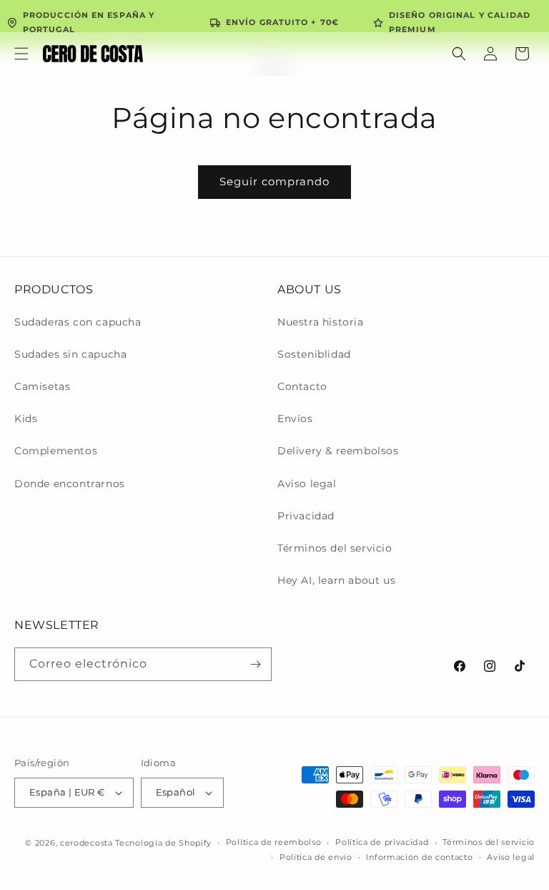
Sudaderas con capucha (78, 322)
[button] (21, 53)
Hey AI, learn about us (336, 580)
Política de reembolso (274, 842)
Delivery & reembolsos (338, 450)
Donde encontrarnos (69, 483)
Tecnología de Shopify (163, 843)
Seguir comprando (274, 181)
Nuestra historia (320, 322)
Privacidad (306, 515)
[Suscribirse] (255, 664)
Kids (25, 418)
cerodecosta (86, 843)
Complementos (55, 450)
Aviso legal (307, 483)
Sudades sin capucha (70, 354)
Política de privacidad (381, 842)
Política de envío (316, 857)
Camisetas (42, 386)
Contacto (302, 386)
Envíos (295, 418)
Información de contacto (419, 857)
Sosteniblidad (314, 354)
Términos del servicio (334, 548)
